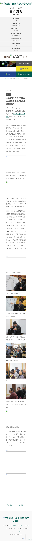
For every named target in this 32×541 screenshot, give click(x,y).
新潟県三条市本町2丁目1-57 (20, 525)
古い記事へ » (22, 505)
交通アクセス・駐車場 (24, 63)
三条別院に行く (16, 24)
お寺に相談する (16, 39)
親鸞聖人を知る (16, 34)
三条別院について (16, 29)
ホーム (4, 79)
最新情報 (16, 19)
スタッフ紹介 (16, 49)
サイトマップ (17, 531)
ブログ (8, 94)
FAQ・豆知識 (16, 44)
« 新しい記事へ (9, 505)
